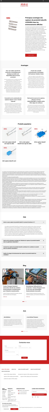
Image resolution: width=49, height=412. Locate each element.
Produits (3, 393)
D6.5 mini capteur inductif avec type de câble (9, 142)
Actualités (4, 396)
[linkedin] (38, 397)
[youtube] (32, 397)
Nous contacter (4, 398)
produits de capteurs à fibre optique (10, 378)
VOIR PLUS (5, 296)
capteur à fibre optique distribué (10, 374)
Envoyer (24, 357)
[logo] (24, 4)
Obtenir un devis (31, 55)
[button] (23, 301)
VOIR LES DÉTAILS (9, 133)
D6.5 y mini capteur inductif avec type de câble (24, 142)
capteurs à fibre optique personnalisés (11, 376)
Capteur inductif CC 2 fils (12, 399)
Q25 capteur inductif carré (9, 161)
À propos (3, 395)
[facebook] (35, 397)
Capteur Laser (4, 399)
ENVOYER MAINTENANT (39, 394)
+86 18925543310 (26, 390)
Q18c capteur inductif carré (39, 142)
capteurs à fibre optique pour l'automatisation (29, 376)
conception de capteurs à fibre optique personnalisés (28, 374)
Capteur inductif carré (11, 392)
